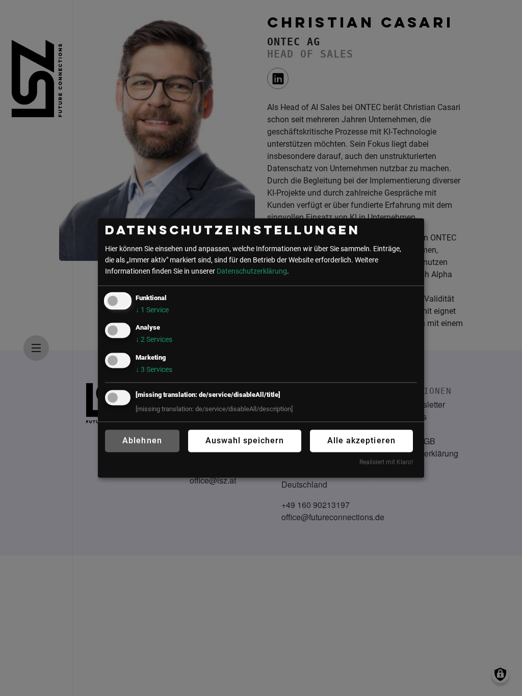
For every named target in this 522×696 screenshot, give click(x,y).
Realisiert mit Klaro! (386, 462)
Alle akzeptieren (361, 440)
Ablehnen (142, 440)
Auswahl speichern (244, 440)
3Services (154, 369)
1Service (152, 310)
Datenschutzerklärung (252, 271)
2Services (154, 340)
